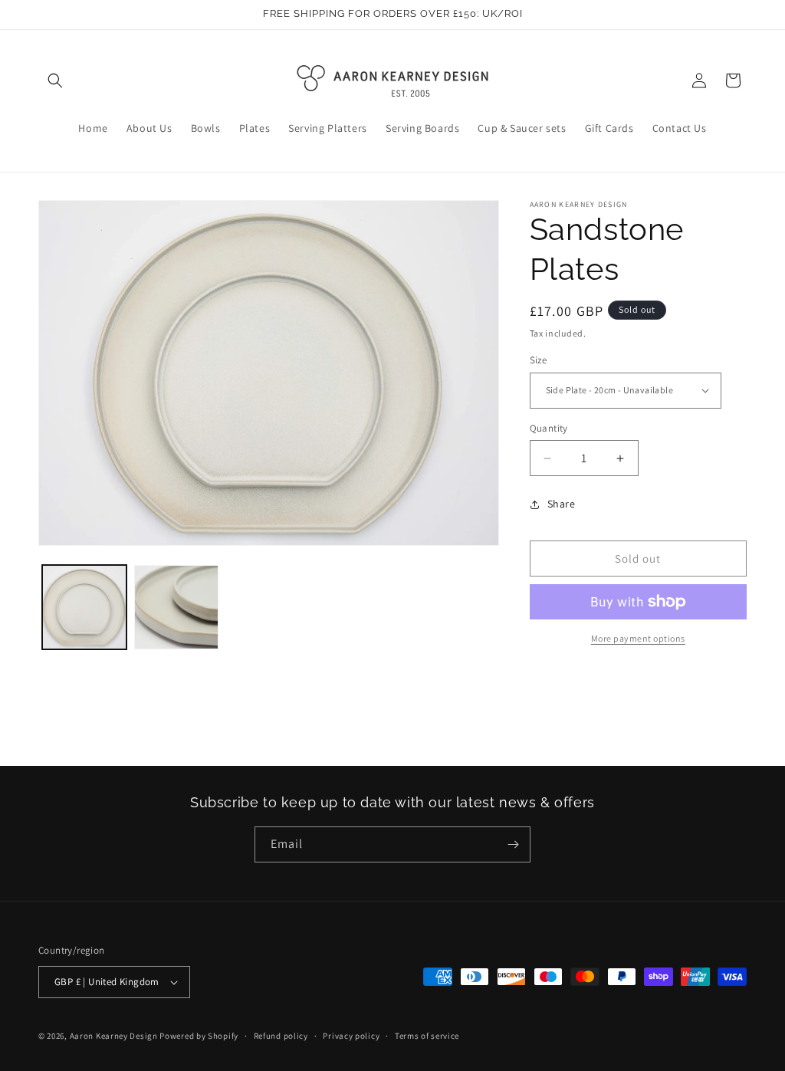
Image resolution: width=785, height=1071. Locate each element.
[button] (55, 80)
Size (538, 359)
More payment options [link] (638, 638)
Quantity (549, 428)
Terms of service (427, 1035)
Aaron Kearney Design (114, 1035)
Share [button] (561, 504)
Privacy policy (351, 1035)
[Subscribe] (513, 844)
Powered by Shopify (198, 1035)
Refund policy (281, 1035)
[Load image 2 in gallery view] (176, 607)
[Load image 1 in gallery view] (84, 607)
